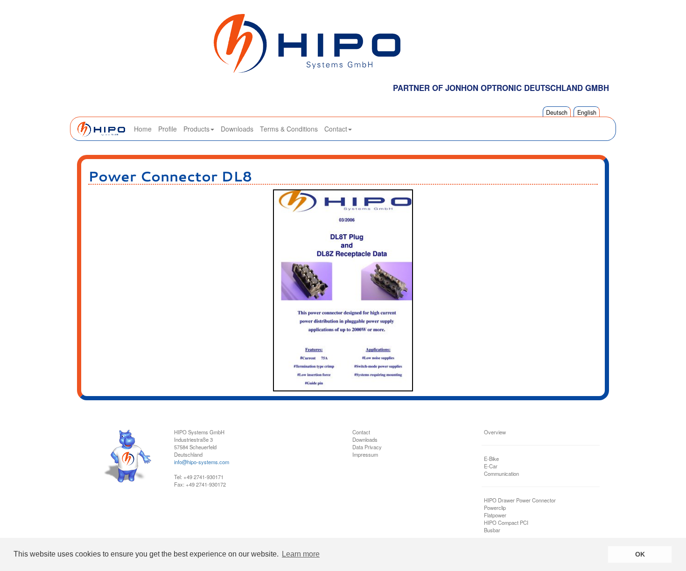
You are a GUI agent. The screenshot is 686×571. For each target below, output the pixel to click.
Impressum (365, 454)
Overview (495, 432)
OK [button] (640, 554)
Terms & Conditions (289, 128)
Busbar (492, 530)
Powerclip (495, 507)
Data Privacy (367, 447)
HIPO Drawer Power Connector (520, 500)
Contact (335, 128)
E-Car (490, 466)
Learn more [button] (301, 554)
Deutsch (556, 112)
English (586, 112)
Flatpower (495, 515)
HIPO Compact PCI (506, 522)
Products (196, 128)
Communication (501, 473)
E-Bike (491, 458)
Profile (167, 128)
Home (143, 128)
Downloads (237, 128)
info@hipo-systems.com (201, 462)
